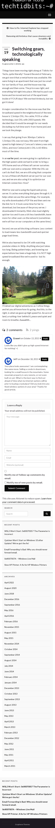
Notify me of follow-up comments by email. (25, 476)
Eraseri (16, 338)
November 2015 (11, 627)
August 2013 (10, 705)
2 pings (34, 330)
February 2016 (11, 621)
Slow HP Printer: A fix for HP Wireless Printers (25, 565)
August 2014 (10, 660)
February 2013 (11, 732)
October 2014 (10, 649)
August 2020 (10, 588)
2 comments (14, 330)
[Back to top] (48, 821)
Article (18, 64)
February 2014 (11, 677)
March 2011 (9, 766)
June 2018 (9, 593)
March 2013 (9, 727)
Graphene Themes (22, 824)
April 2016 (9, 616)
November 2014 (11, 643)
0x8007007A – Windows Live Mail (19, 558)
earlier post (13, 158)
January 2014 (10, 682)
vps (23, 64)
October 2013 (10, 693)
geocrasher (9, 64)
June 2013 (9, 710)
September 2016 (12, 604)
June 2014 (9, 671)
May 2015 (8, 638)
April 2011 (9, 760)
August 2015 (10, 632)
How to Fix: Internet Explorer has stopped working (29, 29)
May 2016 (8, 610)
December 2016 (11, 599)
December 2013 (11, 688)
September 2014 (12, 655)
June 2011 (9, 749)
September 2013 (12, 699)
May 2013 (8, 716)
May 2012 (8, 743)
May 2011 (8, 755)
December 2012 (11, 738)
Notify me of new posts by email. (25, 482)
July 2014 (8, 666)
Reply (45, 338)
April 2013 (9, 721)
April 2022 (9, 582)
